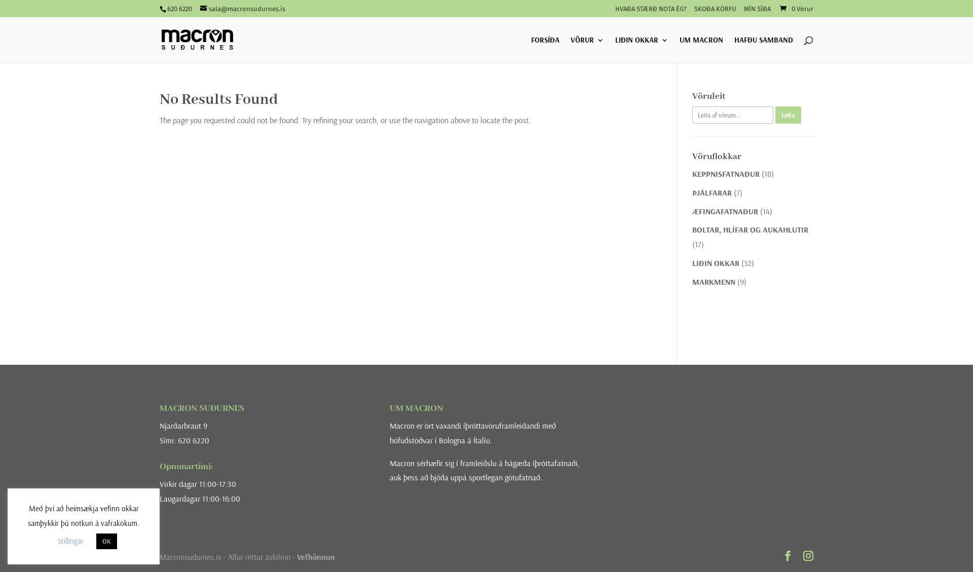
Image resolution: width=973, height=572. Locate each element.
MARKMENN (713, 282)
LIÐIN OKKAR (636, 40)
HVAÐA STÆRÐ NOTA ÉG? (651, 9)
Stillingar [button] (71, 541)
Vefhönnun (316, 557)
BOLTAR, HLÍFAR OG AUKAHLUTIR (750, 229)
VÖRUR (582, 40)
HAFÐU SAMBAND (763, 40)
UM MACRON (701, 40)
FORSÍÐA (545, 40)
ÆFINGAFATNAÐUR (725, 211)
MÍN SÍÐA (757, 9)
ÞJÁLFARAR (712, 192)
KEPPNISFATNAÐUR (726, 174)
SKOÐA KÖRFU (715, 9)
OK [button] (106, 541)
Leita (788, 115)
